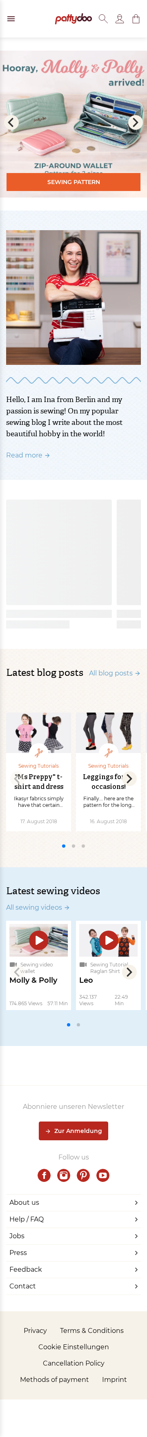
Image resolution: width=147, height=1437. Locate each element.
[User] (120, 19)
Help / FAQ (26, 1219)
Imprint (114, 1380)
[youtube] (102, 1175)
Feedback (25, 1269)
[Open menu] (11, 19)
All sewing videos (34, 907)
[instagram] (63, 1175)
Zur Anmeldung (78, 1131)
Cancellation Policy (74, 1363)
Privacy (35, 1331)
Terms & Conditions (92, 1331)
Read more (24, 455)
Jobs (16, 1236)
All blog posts (111, 673)
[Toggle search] (103, 19)
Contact (22, 1286)
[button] (136, 19)
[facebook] (44, 1175)
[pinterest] (83, 1175)
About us (24, 1202)
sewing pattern (73, 182)
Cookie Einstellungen (73, 1347)
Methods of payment (54, 1380)
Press (18, 1253)
